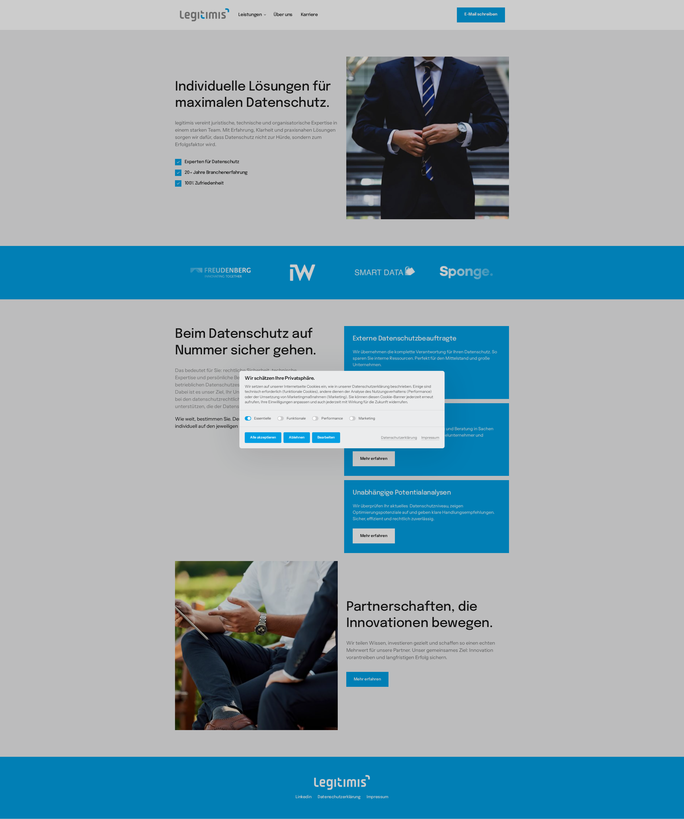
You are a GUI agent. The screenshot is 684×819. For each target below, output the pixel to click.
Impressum (430, 437)
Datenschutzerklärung (399, 437)
